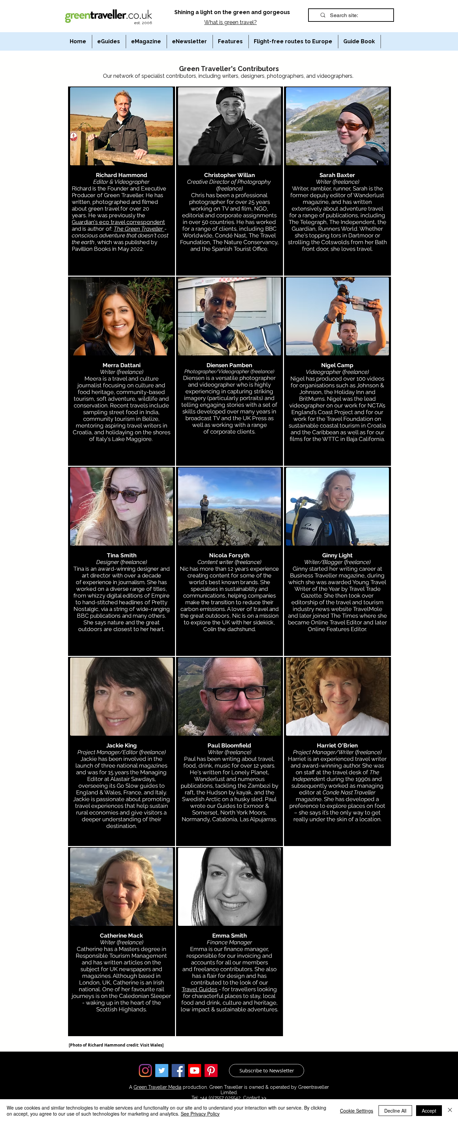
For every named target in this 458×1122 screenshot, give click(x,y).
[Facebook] (178, 1070)
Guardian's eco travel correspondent (118, 222)
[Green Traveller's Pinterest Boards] (211, 1070)
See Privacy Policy (200, 1113)
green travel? (240, 22)
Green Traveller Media (157, 1087)
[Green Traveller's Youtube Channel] (194, 1070)
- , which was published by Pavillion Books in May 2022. (120, 238)
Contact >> (255, 1098)
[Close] (450, 1111)
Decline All (395, 1110)
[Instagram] (145, 1070)
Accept (429, 1110)
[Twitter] (161, 1070)
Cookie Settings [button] (356, 1110)
